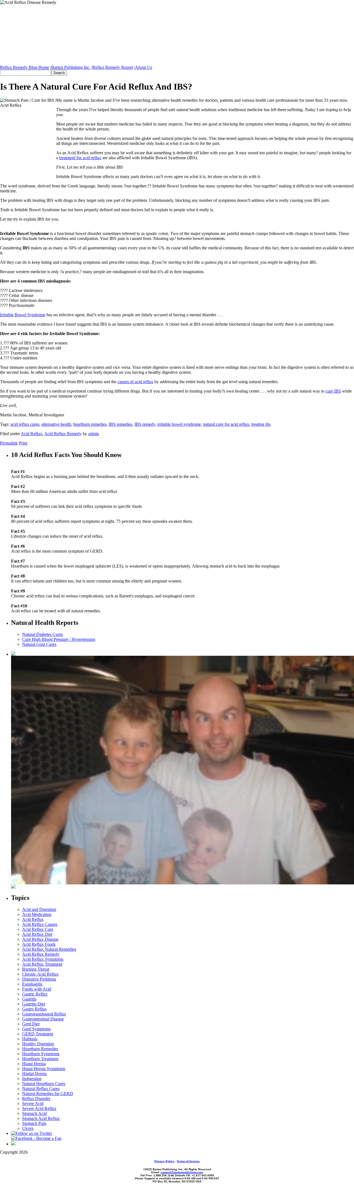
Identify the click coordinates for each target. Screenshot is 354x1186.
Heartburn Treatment (40, 1058)
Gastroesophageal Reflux (44, 1014)
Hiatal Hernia (34, 1063)
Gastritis (29, 999)
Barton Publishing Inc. (70, 67)
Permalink (9, 443)
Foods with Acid (36, 989)
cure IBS (333, 391)
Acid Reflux (31, 433)
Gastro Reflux (34, 1009)
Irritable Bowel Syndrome (22, 314)
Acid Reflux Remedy (63, 433)
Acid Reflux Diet (37, 934)
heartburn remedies (89, 424)
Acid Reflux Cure (37, 929)
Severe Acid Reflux (39, 1108)
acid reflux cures (25, 424)
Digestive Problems (39, 979)
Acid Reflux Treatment (42, 964)
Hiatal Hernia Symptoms (43, 1068)
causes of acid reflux (135, 381)
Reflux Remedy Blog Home (24, 67)
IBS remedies (120, 424)
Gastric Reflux (35, 994)
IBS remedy (144, 424)
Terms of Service (188, 1161)
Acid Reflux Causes (39, 924)
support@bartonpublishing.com (182, 1172)
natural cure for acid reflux (226, 424)
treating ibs (260, 424)
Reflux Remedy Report (112, 67)
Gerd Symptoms (36, 1028)
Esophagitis (32, 984)
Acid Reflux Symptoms (42, 959)
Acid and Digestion (39, 909)
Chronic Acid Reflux (40, 974)
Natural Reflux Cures (40, 1088)
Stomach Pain (34, 1123)
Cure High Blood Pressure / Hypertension (58, 639)
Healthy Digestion (38, 1043)
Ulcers (27, 1128)
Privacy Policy (164, 1161)
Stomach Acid (34, 1113)
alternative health (56, 424)
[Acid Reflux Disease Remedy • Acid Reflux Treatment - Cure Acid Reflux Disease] (177, 32)
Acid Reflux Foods (39, 944)
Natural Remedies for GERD (47, 1093)
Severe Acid (32, 1103)
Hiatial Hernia (34, 1073)
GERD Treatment (37, 1033)
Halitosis (29, 1038)
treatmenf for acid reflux (80, 157)
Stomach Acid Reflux (41, 1118)
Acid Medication (36, 914)
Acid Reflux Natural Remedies (49, 949)
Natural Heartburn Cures (43, 1083)
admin (93, 433)
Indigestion (31, 1078)
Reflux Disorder (36, 1098)
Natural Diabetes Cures (42, 634)
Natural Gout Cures (39, 644)
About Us (143, 67)
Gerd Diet (31, 1024)
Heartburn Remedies (40, 1048)
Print (23, 443)
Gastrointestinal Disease (43, 1019)
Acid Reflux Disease (40, 939)
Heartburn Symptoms (40, 1053)
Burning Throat (35, 969)
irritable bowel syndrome (179, 424)
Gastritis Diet (33, 1004)
